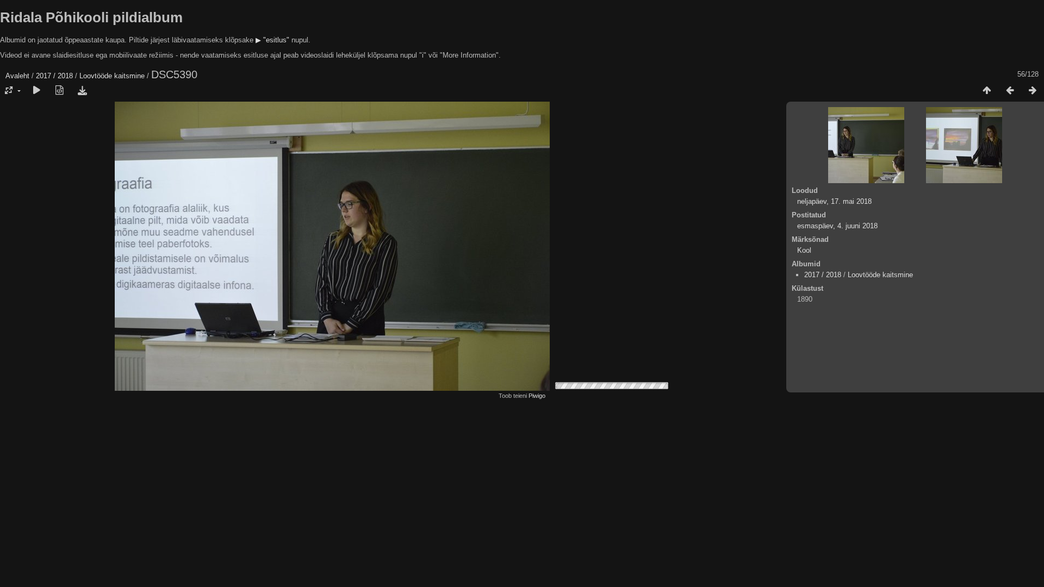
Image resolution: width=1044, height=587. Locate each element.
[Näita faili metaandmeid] (59, 90)
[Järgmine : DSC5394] (1032, 90)
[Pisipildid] (986, 90)
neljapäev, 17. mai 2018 (834, 201)
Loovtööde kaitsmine (112, 76)
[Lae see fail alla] (82, 90)
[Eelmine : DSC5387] (1009, 90)
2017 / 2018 (54, 76)
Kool (804, 250)
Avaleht (17, 76)
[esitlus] (36, 90)
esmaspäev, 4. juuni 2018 (837, 226)
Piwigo (537, 395)
